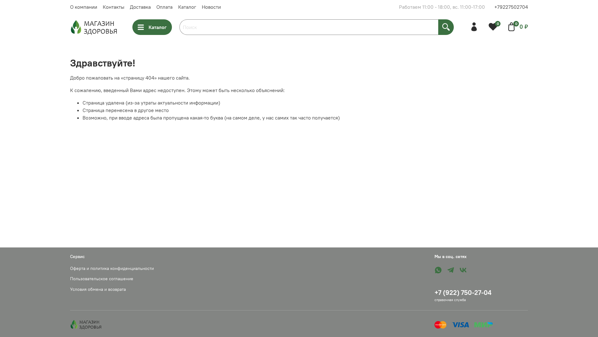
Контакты (113, 7)
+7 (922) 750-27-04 (462, 292)
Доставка (140, 7)
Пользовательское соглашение (101, 278)
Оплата (164, 7)
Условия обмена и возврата (98, 289)
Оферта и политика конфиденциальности (112, 268)
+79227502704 (511, 7)
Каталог (187, 7)
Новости (211, 7)
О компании (83, 7)
